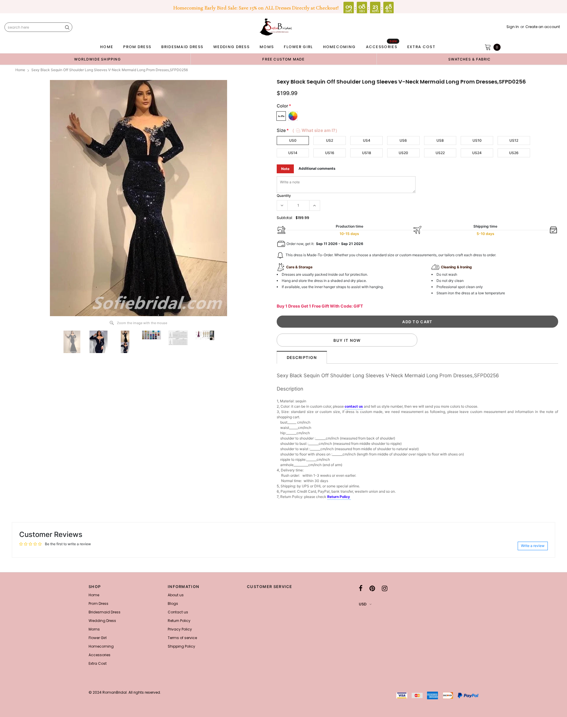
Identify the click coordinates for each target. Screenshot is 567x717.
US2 (329, 140)
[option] (97, 59)
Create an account (542, 27)
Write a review (533, 545)
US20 (403, 153)
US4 (366, 140)
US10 (477, 140)
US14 (292, 153)
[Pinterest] (372, 588)
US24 (477, 153)
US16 (329, 153)
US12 (513, 140)
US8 (440, 140)
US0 (292, 140)
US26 (514, 153)
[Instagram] (384, 588)
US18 (366, 153)
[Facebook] (361, 588)
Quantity (284, 195)
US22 (440, 153)
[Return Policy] (350, 497)
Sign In (512, 27)
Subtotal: (285, 217)
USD (362, 604)
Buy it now (347, 340)
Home (20, 70)
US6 (403, 140)
